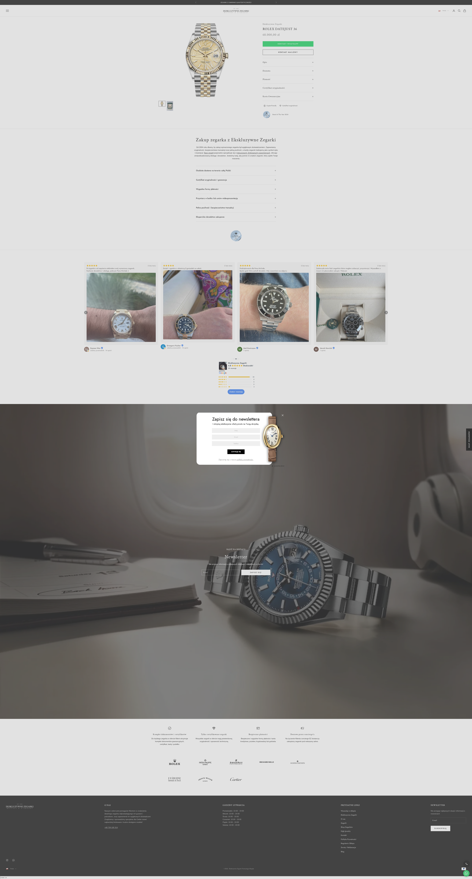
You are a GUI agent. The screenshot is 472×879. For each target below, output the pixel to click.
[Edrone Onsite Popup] (236, 439)
